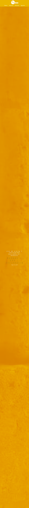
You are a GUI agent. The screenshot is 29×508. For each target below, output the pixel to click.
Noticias (17, 5)
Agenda (23, 5)
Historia (11, 5)
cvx (13, 260)
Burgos (13, 258)
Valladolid (15, 262)
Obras (5, 5)
